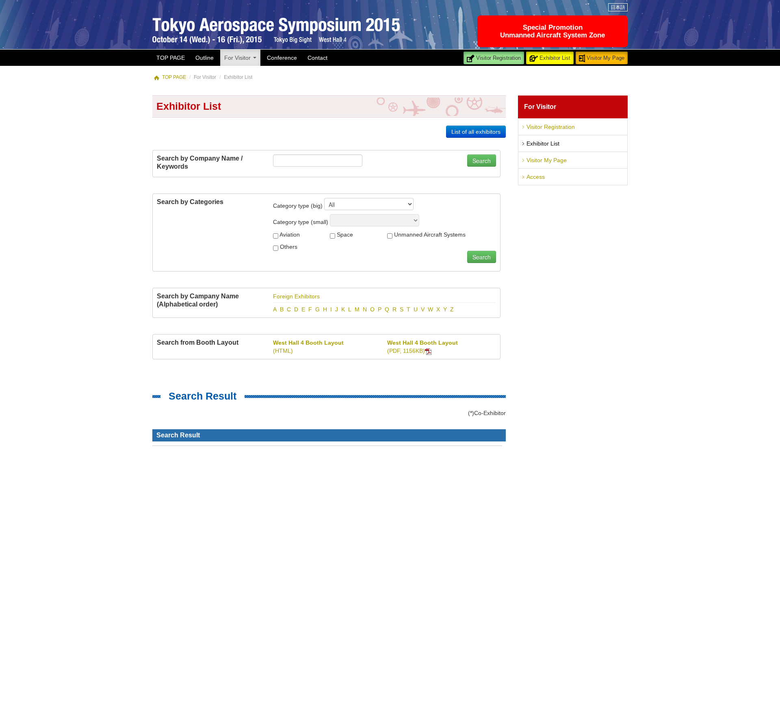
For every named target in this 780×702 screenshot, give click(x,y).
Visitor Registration (497, 58)
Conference (282, 57)
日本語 (618, 7)
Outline (204, 57)
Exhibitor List (554, 58)
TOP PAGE (170, 57)
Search (481, 160)
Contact (317, 57)
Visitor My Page (604, 58)
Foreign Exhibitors (296, 296)
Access (535, 177)
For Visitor (238, 57)
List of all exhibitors (475, 131)
